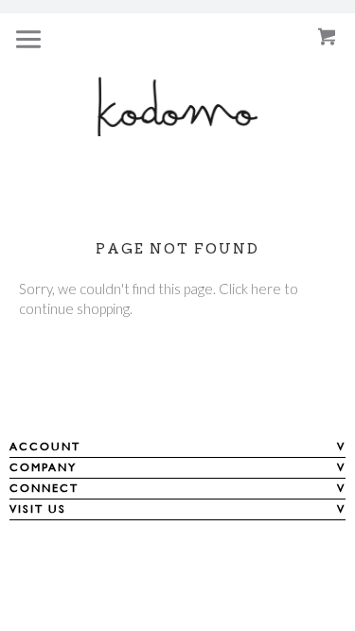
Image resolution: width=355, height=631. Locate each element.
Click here (250, 288)
